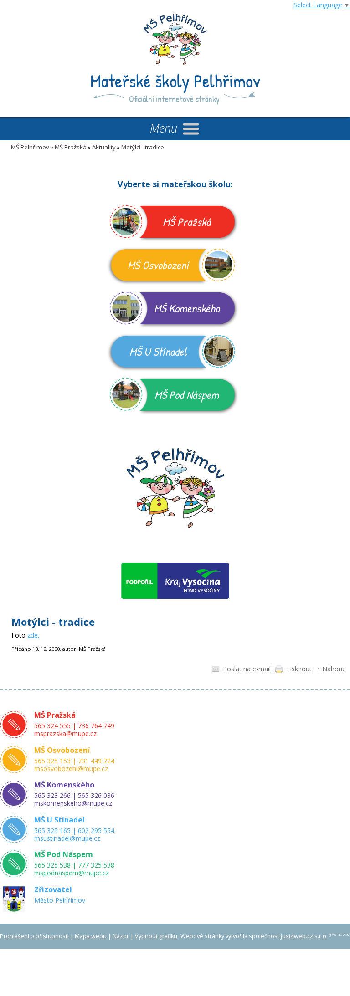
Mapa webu (91, 936)
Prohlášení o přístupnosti (34, 936)
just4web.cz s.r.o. (304, 936)
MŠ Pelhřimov (30, 147)
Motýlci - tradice (142, 147)
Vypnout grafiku (156, 936)
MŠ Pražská (71, 147)
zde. (33, 635)
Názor (121, 936)
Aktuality (104, 147)
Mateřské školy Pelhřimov (175, 80)
